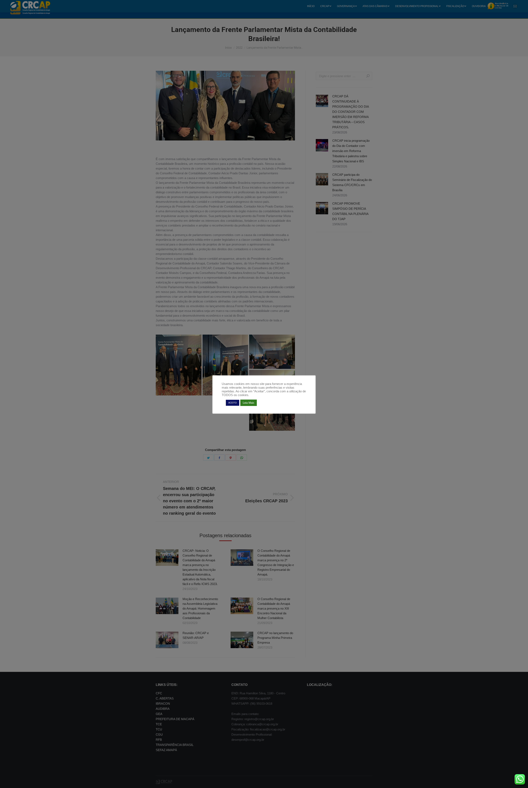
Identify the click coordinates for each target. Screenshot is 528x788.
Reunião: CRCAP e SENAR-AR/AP (196, 635)
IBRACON (163, 703)
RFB (159, 739)
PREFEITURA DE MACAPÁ (175, 719)
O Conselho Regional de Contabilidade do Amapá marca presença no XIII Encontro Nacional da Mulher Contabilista (273, 608)
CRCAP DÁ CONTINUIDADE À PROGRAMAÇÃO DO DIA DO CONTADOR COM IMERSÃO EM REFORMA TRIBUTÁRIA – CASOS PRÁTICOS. (350, 111)
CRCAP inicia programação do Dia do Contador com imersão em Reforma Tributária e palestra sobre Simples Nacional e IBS (351, 151)
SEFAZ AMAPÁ (166, 750)
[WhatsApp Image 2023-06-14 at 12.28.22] (272, 400)
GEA (159, 714)
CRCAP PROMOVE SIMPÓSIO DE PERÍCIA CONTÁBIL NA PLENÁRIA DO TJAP (350, 211)
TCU (159, 729)
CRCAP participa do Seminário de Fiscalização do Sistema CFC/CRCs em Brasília (352, 182)
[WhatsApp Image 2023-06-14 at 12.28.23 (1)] (179, 365)
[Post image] (167, 557)
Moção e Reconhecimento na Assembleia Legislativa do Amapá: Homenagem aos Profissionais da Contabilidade (200, 608)
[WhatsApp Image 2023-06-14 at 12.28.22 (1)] (272, 352)
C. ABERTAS (165, 698)
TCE (159, 724)
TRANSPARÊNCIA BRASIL (174, 745)
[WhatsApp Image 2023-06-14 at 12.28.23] (225, 365)
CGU (159, 734)
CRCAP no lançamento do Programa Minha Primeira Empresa (275, 637)
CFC (159, 693)
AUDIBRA (163, 708)
